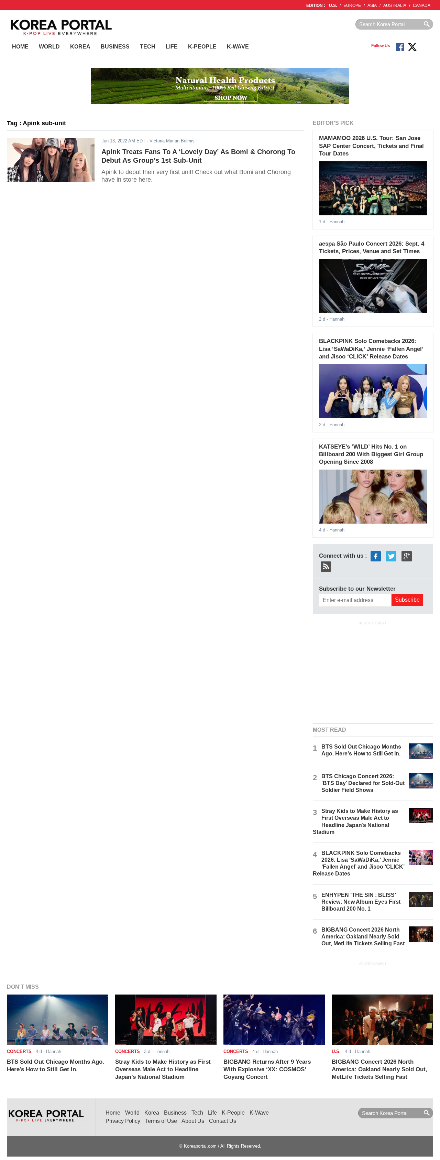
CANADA (421, 5)
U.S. (333, 5)
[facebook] (376, 555)
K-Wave (238, 47)
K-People (202, 47)
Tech (147, 47)
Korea (80, 47)
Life (172, 47)
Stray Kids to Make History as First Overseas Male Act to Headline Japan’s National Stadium (163, 1070)
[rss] (326, 566)
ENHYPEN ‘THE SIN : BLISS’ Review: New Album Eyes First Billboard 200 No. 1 (360, 902)
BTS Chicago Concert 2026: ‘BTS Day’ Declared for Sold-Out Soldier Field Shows (363, 783)
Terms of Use (161, 1121)
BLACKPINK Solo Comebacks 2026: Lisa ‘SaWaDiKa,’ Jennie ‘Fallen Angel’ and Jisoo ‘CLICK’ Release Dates (371, 349)
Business (115, 47)
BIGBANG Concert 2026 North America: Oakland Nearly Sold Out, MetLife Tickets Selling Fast (363, 936)
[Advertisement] (373, 672)
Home (20, 47)
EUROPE (352, 5)
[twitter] (391, 555)
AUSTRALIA (394, 5)
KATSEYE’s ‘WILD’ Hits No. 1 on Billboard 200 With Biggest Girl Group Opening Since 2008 (371, 454)
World (49, 47)
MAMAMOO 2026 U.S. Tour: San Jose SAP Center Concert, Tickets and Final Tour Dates (371, 146)
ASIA (372, 5)
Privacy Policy (123, 1121)
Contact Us (222, 1121)
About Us (193, 1121)
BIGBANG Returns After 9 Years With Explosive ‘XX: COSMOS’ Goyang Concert (267, 1070)
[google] (407, 555)
